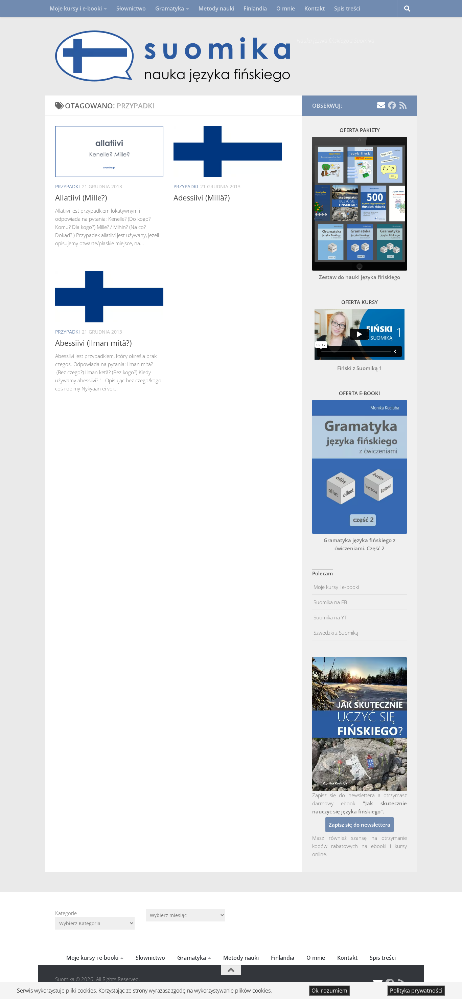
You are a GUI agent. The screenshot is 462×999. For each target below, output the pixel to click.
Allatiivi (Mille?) (81, 197)
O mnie (285, 8)
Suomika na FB (329, 602)
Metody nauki (216, 8)
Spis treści (347, 8)
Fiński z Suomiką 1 (359, 368)
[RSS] (403, 105)
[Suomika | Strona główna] (172, 56)
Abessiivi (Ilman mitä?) (93, 343)
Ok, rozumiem (329, 990)
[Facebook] (392, 105)
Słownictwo (131, 8)
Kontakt (314, 8)
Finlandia (255, 8)
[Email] (381, 105)
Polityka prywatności (416, 990)
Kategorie (66, 913)
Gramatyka (169, 8)
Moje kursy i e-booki (76, 8)
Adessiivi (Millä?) (202, 197)
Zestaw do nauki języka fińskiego (359, 277)
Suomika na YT (329, 617)
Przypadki (67, 186)
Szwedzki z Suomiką (335, 632)
